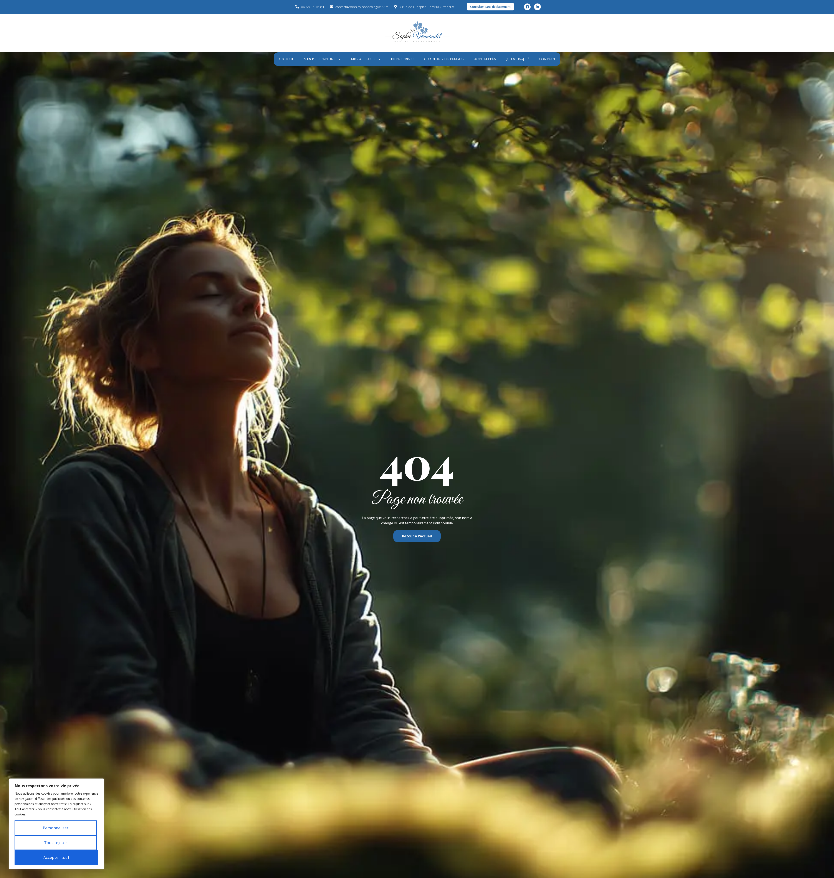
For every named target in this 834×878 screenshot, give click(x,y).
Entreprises (403, 59)
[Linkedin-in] (537, 6)
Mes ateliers (363, 59)
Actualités (485, 59)
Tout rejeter (55, 842)
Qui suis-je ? (517, 59)
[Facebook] (527, 6)
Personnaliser (55, 827)
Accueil (286, 59)
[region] (56, 824)
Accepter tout (56, 857)
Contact (547, 59)
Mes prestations (320, 59)
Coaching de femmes (444, 59)
